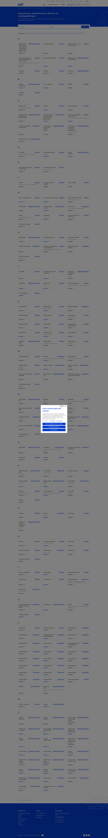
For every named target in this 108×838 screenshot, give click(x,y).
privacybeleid (59, 420)
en (61, 406)
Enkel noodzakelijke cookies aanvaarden (54, 423)
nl (65, 406)
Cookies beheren (54, 429)
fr (63, 406)
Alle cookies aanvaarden (54, 426)
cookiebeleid (52, 420)
